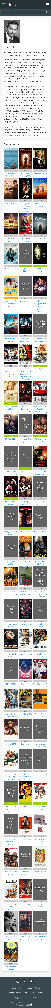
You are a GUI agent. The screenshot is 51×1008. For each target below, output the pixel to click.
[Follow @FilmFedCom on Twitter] (24, 981)
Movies (29, 988)
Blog (25, 993)
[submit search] (46, 12)
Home (13, 988)
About (32, 993)
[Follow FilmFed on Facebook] (31, 981)
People (37, 988)
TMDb (32, 1005)
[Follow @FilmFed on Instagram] (18, 981)
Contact (40, 993)
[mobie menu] (47, 4)
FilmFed (12, 4)
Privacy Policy (18, 997)
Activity (21, 988)
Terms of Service (32, 997)
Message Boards (14, 993)
